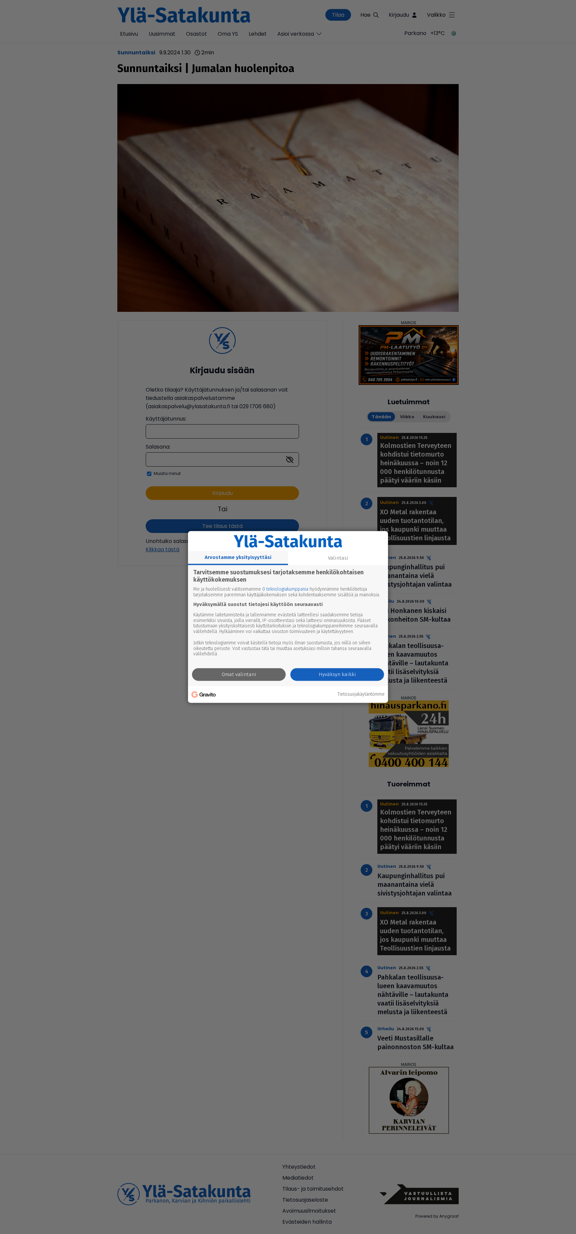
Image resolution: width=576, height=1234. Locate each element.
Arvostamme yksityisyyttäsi (238, 557)
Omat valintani (239, 675)
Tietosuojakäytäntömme (361, 694)
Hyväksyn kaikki (337, 675)
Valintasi (338, 558)
